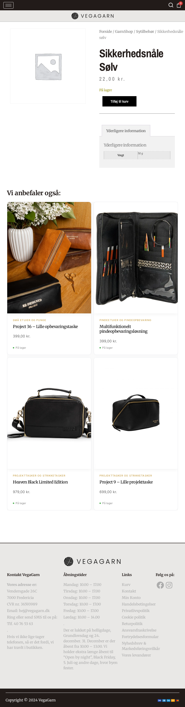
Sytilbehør (145, 31)
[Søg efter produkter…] (171, 5)
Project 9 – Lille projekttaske (126, 482)
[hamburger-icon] (8, 5)
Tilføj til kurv (119, 101)
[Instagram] (169, 585)
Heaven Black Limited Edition (40, 482)
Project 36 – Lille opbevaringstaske (45, 326)
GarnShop (124, 31)
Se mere (49, 258)
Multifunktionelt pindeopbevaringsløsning (123, 329)
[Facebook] (160, 585)
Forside (105, 31)
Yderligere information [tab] (126, 131)
